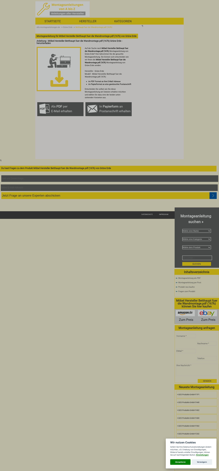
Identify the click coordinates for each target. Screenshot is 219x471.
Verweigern (202, 462)
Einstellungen (202, 455)
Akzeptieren (180, 462)
